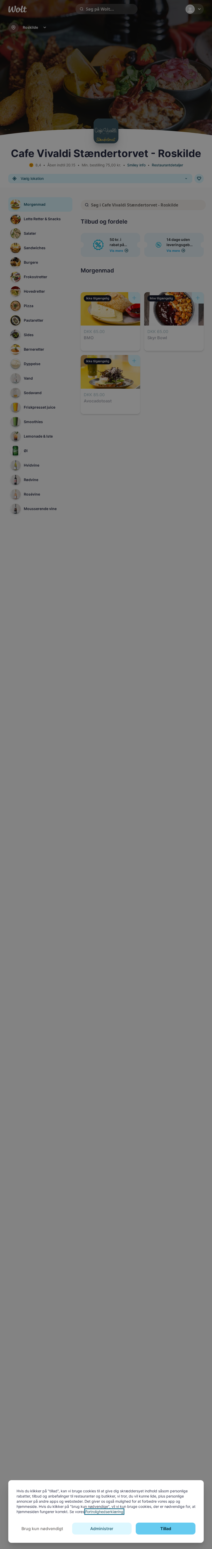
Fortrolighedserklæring (104, 1511)
